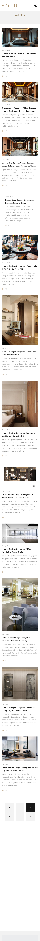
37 (31, 816)
